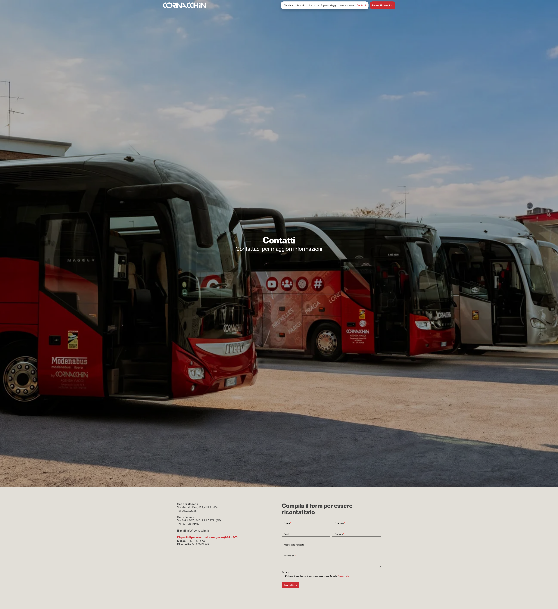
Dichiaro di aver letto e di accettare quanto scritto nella (317, 576)
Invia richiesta (290, 585)
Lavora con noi (346, 5)
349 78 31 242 (200, 544)
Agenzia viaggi (328, 5)
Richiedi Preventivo (382, 5)
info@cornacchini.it (198, 530)
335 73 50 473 (196, 540)
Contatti (361, 5)
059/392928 (189, 510)
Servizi (301, 6)
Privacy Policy (344, 576)
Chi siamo (289, 5)
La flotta (314, 5)
